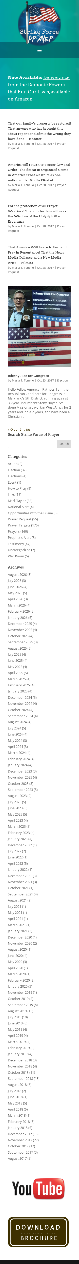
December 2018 (20, 1060)
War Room (16, 556)
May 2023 (15, 814)
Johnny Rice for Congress (28, 376)
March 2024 (17, 752)
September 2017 (20, 1152)
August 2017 (17, 1158)
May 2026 (15, 593)
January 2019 (18, 1054)
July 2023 (14, 802)
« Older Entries (19, 429)
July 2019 (14, 1017)
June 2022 (15, 857)
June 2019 (15, 1023)
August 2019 (17, 1011)
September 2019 (20, 1005)
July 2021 (14, 906)
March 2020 (17, 974)
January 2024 (18, 765)
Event (12, 482)
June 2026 (15, 587)
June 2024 (15, 734)
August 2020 (17, 949)
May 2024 (15, 740)
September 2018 (20, 1078)
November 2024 (20, 703)
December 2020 (20, 937)
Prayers (14, 531)
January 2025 (18, 691)
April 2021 (15, 918)
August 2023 (17, 796)
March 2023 (17, 826)
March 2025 (17, 679)
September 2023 (20, 789)
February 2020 (19, 980)
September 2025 (20, 642)
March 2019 (17, 1042)
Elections (15, 476)
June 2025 (15, 660)
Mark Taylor (17, 501)
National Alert (18, 507)
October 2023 (18, 783)
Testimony (16, 544)
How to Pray (17, 488)
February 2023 (19, 833)
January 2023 (18, 839)
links (11, 494)
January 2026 (18, 617)
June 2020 (15, 955)
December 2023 (20, 771)
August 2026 (17, 574)
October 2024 (18, 710)
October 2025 (18, 636)
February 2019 (19, 1048)
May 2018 (15, 1103)
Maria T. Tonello (23, 144)
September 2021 (20, 894)
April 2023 (15, 820)
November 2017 (20, 1140)
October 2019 (18, 999)
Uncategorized (19, 550)
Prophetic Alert (19, 537)
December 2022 (20, 845)
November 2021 (20, 882)
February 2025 (19, 685)
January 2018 (18, 1128)
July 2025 (14, 654)
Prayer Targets (19, 525)
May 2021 (15, 912)
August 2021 (17, 900)
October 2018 (18, 1072)
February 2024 (19, 759)
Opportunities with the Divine (30, 513)
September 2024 (20, 716)
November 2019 (20, 992)
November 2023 (20, 777)
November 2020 (20, 943)
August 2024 (17, 722)
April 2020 (15, 968)
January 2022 (18, 869)
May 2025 (15, 667)
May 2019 (15, 1029)
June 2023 (15, 808)
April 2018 (15, 1109)
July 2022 (14, 851)
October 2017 (18, 1146)
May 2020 (15, 962)
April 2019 (15, 1035)
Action (13, 464)
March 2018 (17, 1115)
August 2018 (17, 1084)
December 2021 (20, 876)
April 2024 (15, 746)
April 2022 (15, 863)
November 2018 (20, 1066)
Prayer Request (19, 519)
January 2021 (18, 931)
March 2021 (17, 925)
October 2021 (18, 888)
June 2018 (15, 1097)
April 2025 (15, 673)
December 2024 (20, 697)
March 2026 (17, 605)
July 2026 (14, 580)
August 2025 (17, 648)
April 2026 (15, 599)
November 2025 (20, 630)
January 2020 (18, 986)
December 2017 (20, 1134)
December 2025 (20, 623)
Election (62, 380)
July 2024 (14, 728)
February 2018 (19, 1121)
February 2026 (19, 611)
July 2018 (14, 1091)
